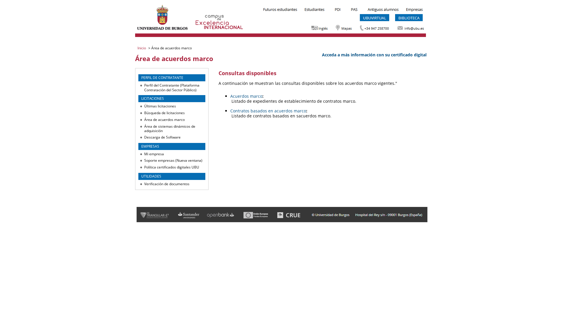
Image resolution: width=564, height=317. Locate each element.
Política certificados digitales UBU (171, 167)
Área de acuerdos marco (164, 119)
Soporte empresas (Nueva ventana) (173, 160)
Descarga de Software (162, 137)
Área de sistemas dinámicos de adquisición (169, 129)
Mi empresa (154, 153)
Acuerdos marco (246, 96)
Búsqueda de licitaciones (164, 112)
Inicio (142, 47)
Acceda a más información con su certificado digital (374, 55)
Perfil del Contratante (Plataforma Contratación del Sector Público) (171, 87)
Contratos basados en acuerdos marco (268, 111)
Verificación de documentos (166, 183)
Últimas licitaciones (160, 106)
